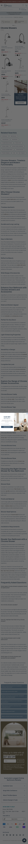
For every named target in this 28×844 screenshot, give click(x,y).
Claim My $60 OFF (7, 426)
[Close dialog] (27, 413)
